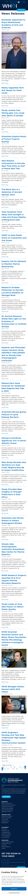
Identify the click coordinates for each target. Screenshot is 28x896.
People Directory (6, 843)
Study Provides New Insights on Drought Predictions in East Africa (12, 493)
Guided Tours (5, 821)
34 (8, 769)
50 (17, 769)
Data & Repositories (7, 810)
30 (20, 767)
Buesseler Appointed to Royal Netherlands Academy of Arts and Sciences (13, 24)
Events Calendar (6, 818)
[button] (25, 871)
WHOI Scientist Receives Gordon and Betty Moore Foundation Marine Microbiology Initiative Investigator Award (14, 638)
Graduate (4, 829)
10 (11, 767)
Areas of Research (7, 803)
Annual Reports (6, 846)
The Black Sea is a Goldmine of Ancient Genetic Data (12, 192)
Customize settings (14, 893)
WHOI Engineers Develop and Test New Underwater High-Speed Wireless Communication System (14, 737)
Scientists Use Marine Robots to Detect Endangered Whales (13, 521)
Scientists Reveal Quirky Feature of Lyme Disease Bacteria (14, 414)
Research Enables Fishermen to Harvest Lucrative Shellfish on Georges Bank (12, 291)
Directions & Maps (7, 816)
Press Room (17, 1)
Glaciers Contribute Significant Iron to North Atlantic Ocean (14, 441)
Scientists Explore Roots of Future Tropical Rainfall (14, 139)
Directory (13, 3)
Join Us (11, 1)
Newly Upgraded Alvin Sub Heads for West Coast (13, 90)
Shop (6, 1)
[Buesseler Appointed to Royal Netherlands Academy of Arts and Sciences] (14, 50)
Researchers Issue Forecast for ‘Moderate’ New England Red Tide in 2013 (13, 387)
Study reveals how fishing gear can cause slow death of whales (13, 113)
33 (5, 769)
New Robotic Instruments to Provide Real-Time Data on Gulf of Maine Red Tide (13, 165)
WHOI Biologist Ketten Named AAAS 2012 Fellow (13, 689)
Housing (4, 845)
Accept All (14, 888)
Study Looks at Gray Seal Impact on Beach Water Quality (13, 607)
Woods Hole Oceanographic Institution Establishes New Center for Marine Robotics (13, 549)
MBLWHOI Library (7, 811)
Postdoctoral (5, 830)
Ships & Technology (7, 808)
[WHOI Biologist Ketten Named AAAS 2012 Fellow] (14, 704)
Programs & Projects (7, 806)
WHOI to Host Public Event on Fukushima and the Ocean (14, 238)
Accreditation (5, 837)
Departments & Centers (8, 805)
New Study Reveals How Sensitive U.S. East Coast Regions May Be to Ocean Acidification (14, 466)
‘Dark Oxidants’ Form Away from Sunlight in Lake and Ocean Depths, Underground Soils (14, 216)
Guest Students (6, 834)
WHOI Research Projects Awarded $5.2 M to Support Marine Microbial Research (14, 579)
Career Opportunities (8, 842)
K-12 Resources (6, 835)
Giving (3, 848)
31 (23, 767)
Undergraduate (6, 832)
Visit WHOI (5, 819)
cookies (8, 878)
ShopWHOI (5, 822)
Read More (5, 83)
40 (13, 769)
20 (14, 767)
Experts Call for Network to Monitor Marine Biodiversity (14, 264)
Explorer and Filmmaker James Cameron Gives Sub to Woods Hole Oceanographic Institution (13, 354)
